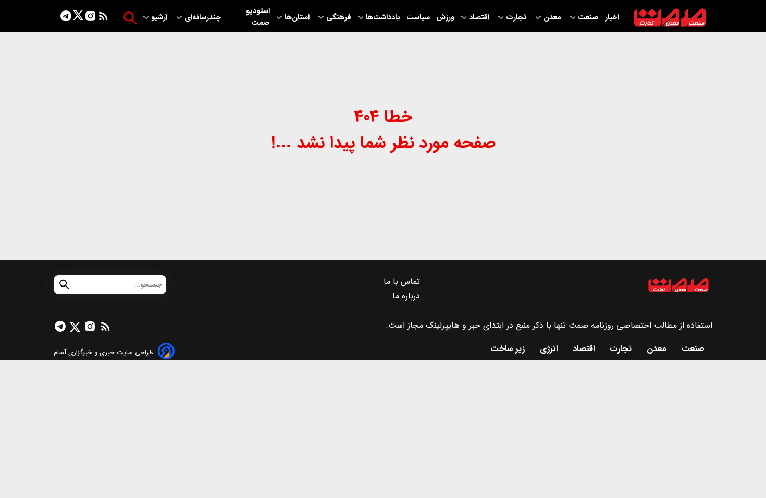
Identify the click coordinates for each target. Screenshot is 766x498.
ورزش (445, 17)
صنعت (589, 17)
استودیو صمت (258, 17)
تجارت (517, 17)
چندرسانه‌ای (203, 17)
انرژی (550, 348)
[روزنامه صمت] (669, 18)
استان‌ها (298, 17)
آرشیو (160, 17)
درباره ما (407, 296)
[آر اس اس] (103, 18)
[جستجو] (130, 18)
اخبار (612, 17)
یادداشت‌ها (384, 17)
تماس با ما (403, 281)
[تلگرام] (65, 18)
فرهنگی (338, 17)
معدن (553, 17)
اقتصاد (480, 17)
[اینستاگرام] (90, 18)
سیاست (419, 17)
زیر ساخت (508, 348)
